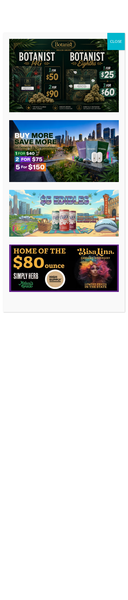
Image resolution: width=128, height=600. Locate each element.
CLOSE (116, 41)
